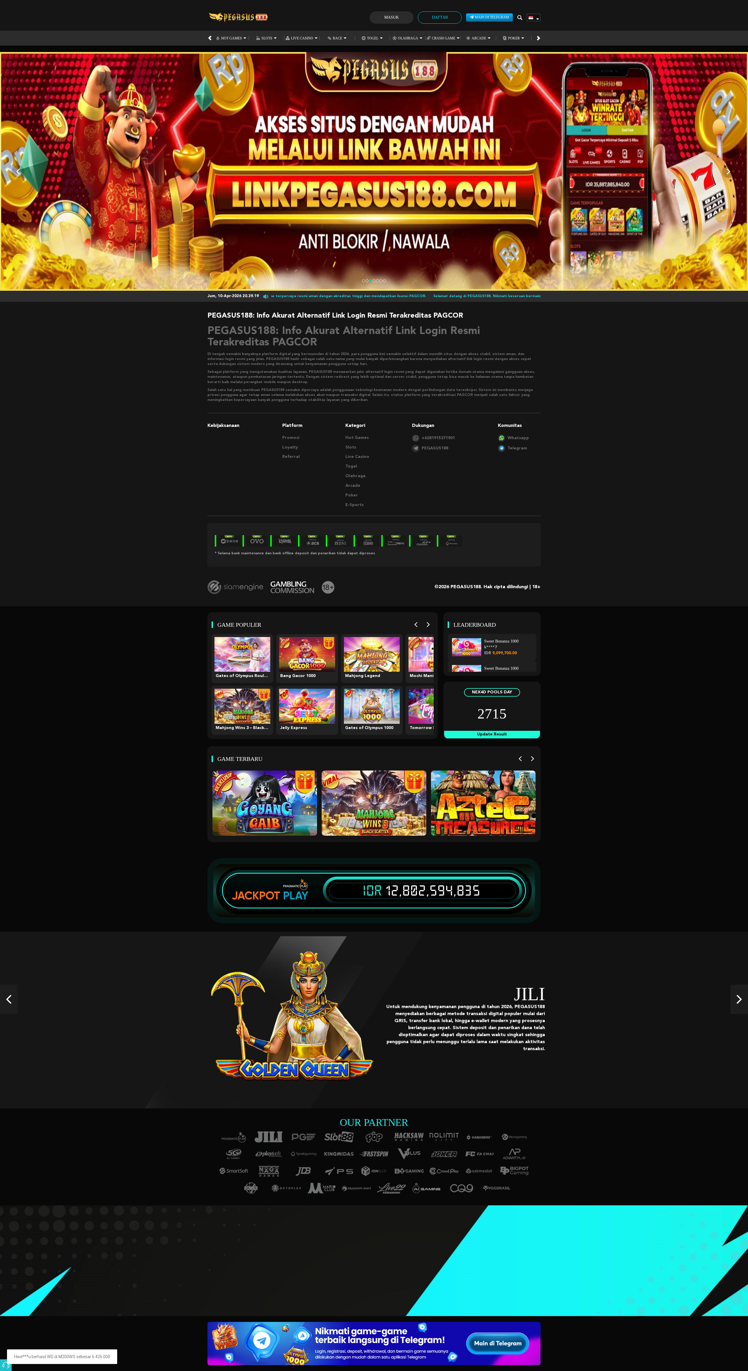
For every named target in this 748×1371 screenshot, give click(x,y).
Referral (291, 457)
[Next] (428, 625)
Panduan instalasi (103, 1269)
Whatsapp (518, 438)
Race (337, 38)
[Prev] (416, 625)
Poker (514, 38)
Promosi (290, 438)
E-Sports (354, 505)
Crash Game (443, 38)
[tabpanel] (374, 171)
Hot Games (231, 38)
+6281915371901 (438, 438)
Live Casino (302, 38)
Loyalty (290, 447)
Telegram (517, 448)
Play (295, 895)
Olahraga (408, 38)
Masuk (391, 17)
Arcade (479, 38)
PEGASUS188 (435, 448)
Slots (267, 38)
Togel (372, 38)
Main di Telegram (492, 17)
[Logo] (238, 17)
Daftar (440, 17)
